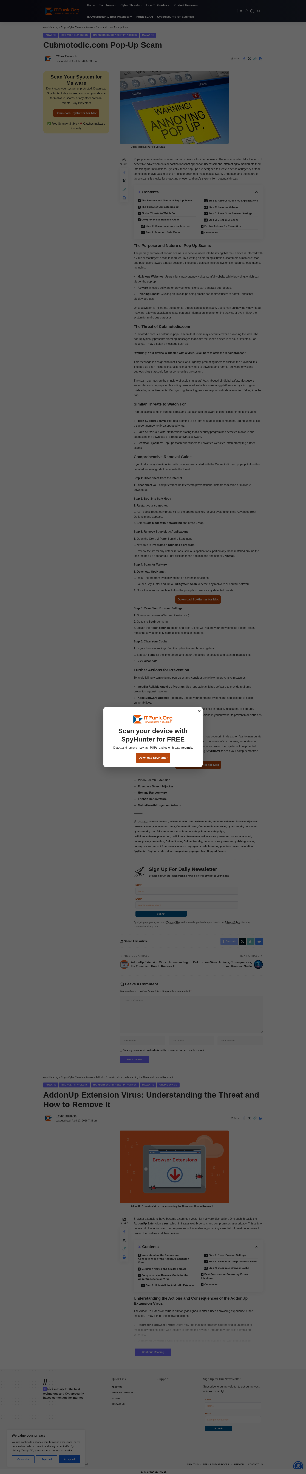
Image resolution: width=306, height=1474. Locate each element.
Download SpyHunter (153, 757)
